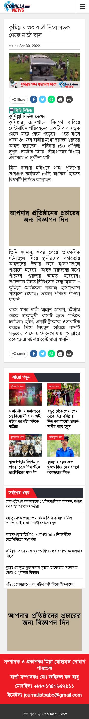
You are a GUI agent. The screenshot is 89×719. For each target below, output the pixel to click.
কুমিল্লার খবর (17, 386)
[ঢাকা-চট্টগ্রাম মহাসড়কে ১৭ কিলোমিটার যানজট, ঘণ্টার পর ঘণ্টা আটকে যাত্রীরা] (25, 394)
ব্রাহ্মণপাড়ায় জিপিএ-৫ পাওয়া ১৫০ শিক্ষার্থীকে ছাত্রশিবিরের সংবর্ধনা (38, 537)
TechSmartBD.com (54, 714)
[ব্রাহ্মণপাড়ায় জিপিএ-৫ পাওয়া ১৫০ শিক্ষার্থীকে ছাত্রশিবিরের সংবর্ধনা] (25, 445)
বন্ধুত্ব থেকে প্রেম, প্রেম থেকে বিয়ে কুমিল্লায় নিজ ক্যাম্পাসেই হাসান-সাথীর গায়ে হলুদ (39, 520)
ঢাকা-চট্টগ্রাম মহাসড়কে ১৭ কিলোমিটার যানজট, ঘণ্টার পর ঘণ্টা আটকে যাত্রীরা (44, 504)
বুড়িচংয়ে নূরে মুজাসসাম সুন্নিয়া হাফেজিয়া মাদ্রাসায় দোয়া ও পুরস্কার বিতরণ (41, 570)
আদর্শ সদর (54, 386)
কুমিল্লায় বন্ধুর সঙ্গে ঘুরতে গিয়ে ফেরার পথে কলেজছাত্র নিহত (44, 553)
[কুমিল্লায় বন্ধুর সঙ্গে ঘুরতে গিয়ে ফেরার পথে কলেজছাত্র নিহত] (63, 445)
